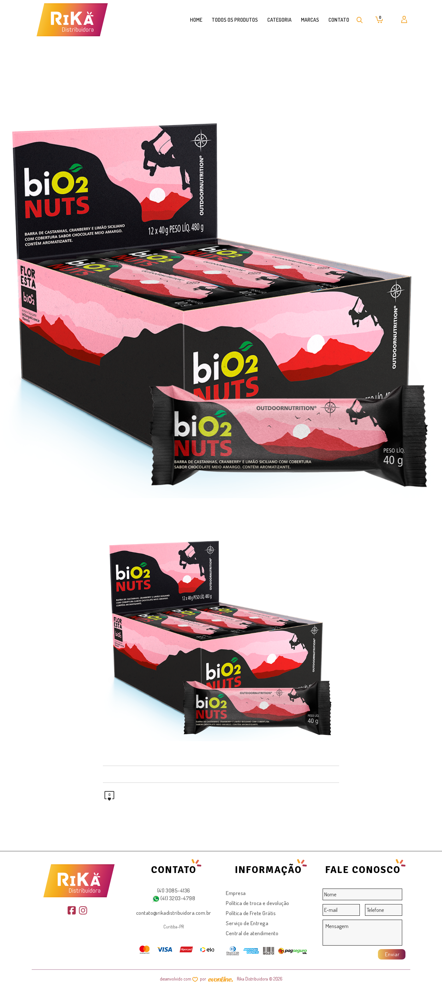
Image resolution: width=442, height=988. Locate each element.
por (204, 979)
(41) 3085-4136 (173, 890)
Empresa (236, 893)
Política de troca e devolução (257, 903)
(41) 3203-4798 (177, 898)
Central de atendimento (252, 933)
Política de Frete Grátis (251, 913)
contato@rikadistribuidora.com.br (173, 912)
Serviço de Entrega (247, 923)
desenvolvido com (176, 979)
